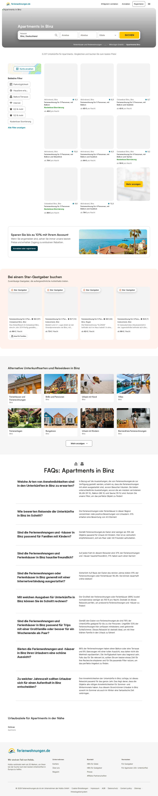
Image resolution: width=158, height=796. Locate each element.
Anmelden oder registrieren (24, 248)
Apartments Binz (133, 44)
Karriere (55, 764)
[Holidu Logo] (18, 4)
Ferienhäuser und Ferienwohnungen (87, 44)
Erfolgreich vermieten (109, 4)
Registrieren (139, 4)
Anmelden (126, 4)
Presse (89, 772)
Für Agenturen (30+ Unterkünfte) (134, 768)
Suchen (129, 35)
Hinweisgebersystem (79, 792)
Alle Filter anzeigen (16, 127)
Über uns (56, 768)
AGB (103, 788)
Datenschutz (113, 788)
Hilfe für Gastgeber (94, 768)
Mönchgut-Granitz (116, 44)
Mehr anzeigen (78, 443)
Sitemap (137, 788)
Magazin (55, 772)
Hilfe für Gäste (92, 764)
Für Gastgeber (127, 764)
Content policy (126, 788)
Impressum (95, 788)
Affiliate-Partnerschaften (97, 776)
